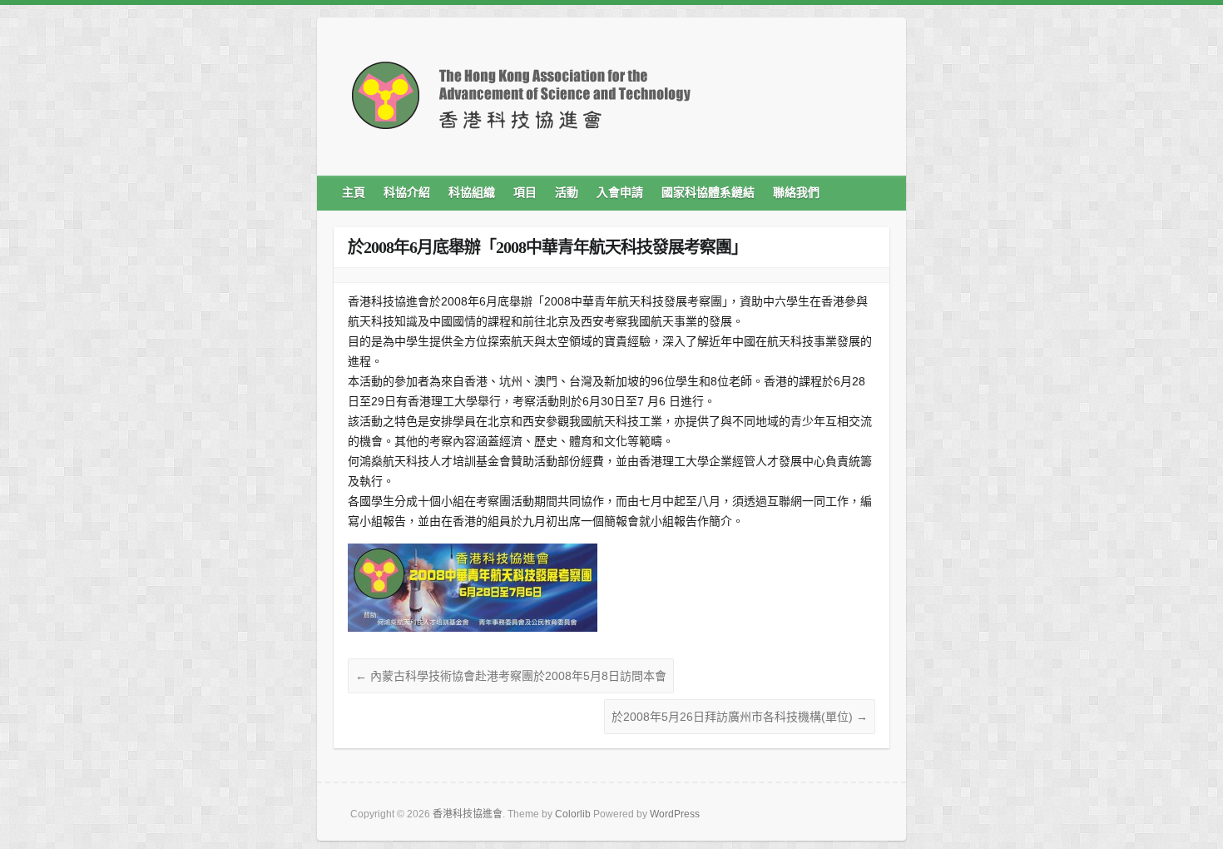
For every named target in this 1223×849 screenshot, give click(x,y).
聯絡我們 (796, 192)
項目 (525, 192)
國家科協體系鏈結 (708, 192)
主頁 (353, 192)
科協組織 (471, 192)
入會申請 (620, 192)
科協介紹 (407, 192)
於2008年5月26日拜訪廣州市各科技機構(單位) (740, 716)
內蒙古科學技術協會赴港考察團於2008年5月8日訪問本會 (510, 676)
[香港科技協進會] (521, 101)
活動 (566, 192)
